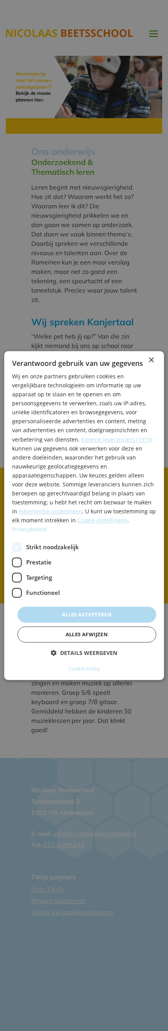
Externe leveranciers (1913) (116, 439)
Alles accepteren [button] (87, 614)
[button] (84, 652)
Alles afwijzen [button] (87, 634)
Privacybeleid (29, 529)
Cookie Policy (84, 668)
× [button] (151, 360)
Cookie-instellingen (102, 520)
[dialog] (84, 515)
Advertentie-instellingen (50, 511)
